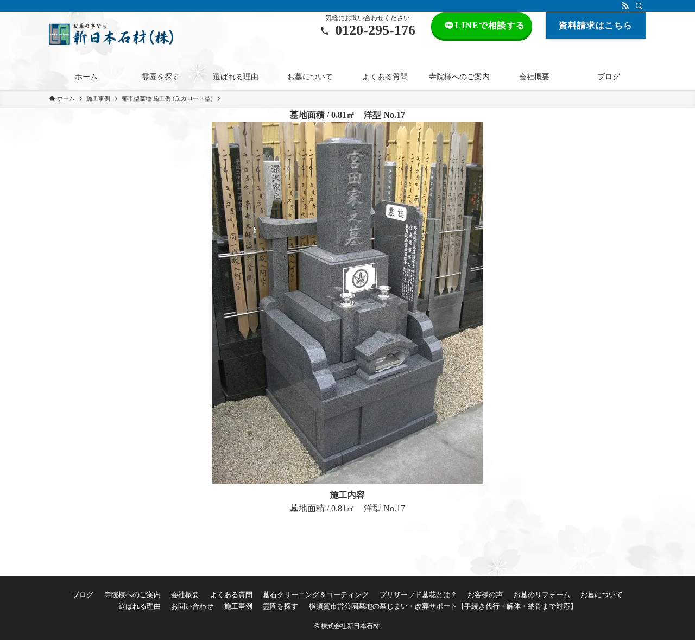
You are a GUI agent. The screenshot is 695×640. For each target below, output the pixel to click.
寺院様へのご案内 (132, 595)
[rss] (625, 6)
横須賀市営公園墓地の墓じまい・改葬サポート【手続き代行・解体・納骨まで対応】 (443, 606)
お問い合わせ (192, 606)
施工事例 (238, 606)
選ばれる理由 (139, 606)
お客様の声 (485, 595)
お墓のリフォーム (542, 595)
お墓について (601, 595)
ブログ (82, 595)
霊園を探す (280, 606)
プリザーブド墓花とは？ (418, 595)
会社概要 (185, 595)
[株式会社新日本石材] (111, 34)
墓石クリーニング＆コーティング (316, 595)
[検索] (639, 6)
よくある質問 (231, 595)
